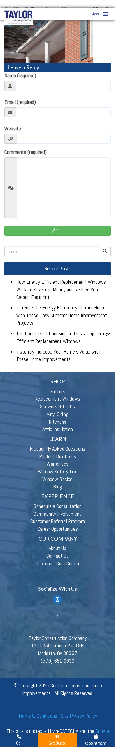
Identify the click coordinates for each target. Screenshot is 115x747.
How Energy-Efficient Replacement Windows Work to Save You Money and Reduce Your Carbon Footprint (61, 289)
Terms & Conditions (37, 715)
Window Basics (57, 479)
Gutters (57, 391)
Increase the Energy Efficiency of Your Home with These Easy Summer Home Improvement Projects (61, 315)
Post (59, 230)
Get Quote (57, 743)
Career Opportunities (57, 528)
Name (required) (20, 75)
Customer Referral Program (57, 521)
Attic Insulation (57, 429)
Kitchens (57, 421)
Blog (57, 486)
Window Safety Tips (58, 471)
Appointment (96, 743)
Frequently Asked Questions (57, 448)
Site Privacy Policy (79, 715)
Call (19, 743)
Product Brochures (57, 456)
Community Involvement (57, 513)
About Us (57, 548)
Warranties (57, 463)
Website (12, 128)
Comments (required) (25, 152)
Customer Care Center (58, 563)
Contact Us (57, 555)
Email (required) (20, 102)
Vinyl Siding (57, 414)
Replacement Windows (57, 398)
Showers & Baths (57, 406)
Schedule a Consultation (58, 506)
